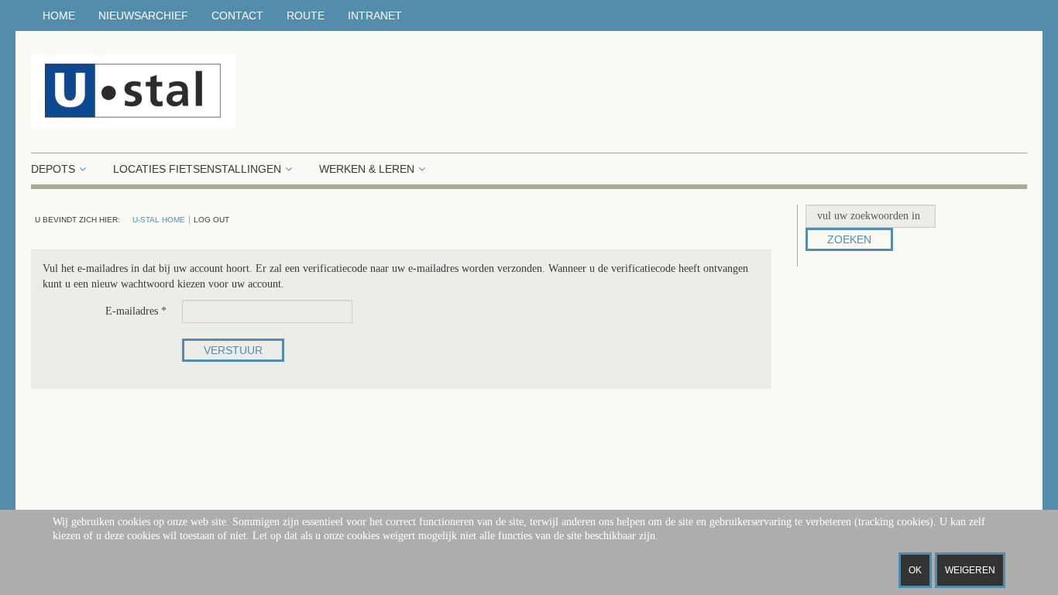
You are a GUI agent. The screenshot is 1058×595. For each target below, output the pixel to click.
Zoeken (849, 239)
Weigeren (970, 570)
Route (306, 15)
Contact (237, 15)
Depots (53, 169)
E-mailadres (136, 311)
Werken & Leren (366, 169)
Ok (915, 570)
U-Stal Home (158, 219)
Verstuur (233, 350)
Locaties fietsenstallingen (197, 169)
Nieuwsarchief (143, 15)
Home (59, 15)
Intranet (375, 15)
